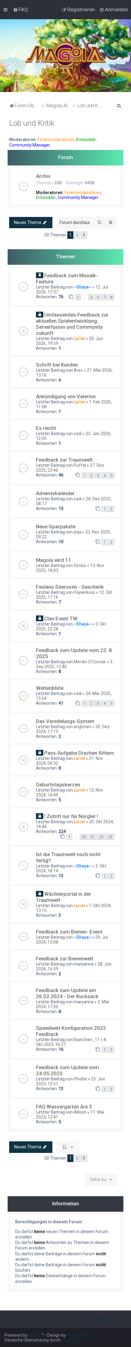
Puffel (80, 465)
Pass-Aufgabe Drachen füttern (79, 753)
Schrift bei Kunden (57, 365)
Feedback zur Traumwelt (64, 460)
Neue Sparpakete (56, 526)
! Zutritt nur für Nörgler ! (71, 816)
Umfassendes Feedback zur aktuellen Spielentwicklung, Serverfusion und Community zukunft (72, 324)
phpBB (34, 1335)
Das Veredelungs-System (65, 721)
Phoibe (80, 1078)
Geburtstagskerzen (58, 785)
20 (84, 837)
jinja (77, 532)
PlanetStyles (79, 1335)
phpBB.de (71, 1340)
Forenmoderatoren (56, 139)
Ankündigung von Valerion (66, 396)
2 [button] (77, 235)
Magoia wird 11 (53, 560)
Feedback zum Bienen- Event (69, 932)
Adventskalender (55, 493)
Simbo (80, 565)
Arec (78, 370)
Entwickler (86, 139)
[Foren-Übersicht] (65, 55)
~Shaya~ (82, 287)
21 (92, 837)
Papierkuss (84, 592)
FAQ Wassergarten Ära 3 (64, 1107)
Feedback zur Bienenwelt (64, 958)
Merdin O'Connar (90, 661)
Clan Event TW (60, 618)
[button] (84, 235)
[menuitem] (20, 9)
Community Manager (29, 145)
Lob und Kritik (31, 123)
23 (110, 837)
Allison (80, 1112)
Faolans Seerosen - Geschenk (70, 587)
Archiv (43, 176)
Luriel (79, 338)
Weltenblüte (49, 688)
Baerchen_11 (87, 1039)
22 (101, 837)
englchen (82, 726)
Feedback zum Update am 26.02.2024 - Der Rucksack (67, 993)
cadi (78, 433)
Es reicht (46, 428)
